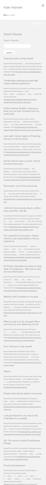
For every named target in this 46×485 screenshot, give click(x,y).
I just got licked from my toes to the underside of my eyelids (21, 417)
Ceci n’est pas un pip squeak (18, 346)
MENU (12, 15)
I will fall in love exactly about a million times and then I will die (22, 209)
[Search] (43, 5)
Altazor (7, 371)
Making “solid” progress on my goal (21, 296)
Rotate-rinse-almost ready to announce (23, 393)
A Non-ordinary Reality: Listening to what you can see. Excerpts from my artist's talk (21, 111)
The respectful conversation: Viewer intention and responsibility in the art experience (21, 238)
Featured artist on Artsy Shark (18, 58)
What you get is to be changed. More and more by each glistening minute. (22, 323)
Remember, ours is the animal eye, (21, 185)
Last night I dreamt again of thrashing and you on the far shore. (22, 137)
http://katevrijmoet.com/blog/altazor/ (15, 387)
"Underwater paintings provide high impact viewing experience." (21, 82)
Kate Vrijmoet (13, 7)
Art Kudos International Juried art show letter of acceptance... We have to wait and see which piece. (23, 268)
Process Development (14, 465)
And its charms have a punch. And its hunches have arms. (22, 162)
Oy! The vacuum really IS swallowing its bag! (22, 442)
